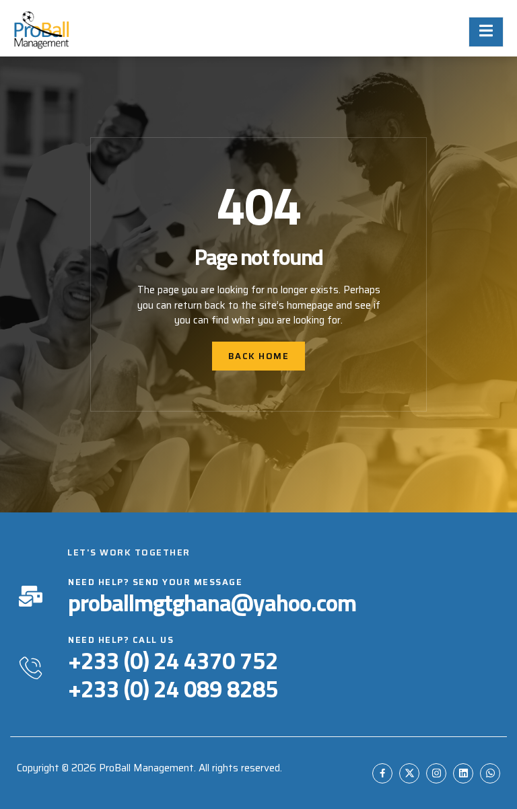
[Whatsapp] (490, 773)
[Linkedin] (463, 773)
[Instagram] (436, 773)
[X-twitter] (409, 773)
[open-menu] (486, 32)
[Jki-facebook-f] (382, 773)
